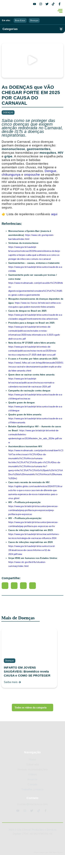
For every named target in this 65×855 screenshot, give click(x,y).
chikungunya (11, 174)
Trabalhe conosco (32, 789)
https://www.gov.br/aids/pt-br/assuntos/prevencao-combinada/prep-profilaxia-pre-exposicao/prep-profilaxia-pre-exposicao (33, 510)
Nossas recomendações (33, 769)
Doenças (34, 20)
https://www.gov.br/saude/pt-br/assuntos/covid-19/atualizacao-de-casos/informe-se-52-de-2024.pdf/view (31, 550)
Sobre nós (32, 764)
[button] (32, 60)
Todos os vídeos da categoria (30, 707)
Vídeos (32, 774)
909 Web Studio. (56, 852)
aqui (54, 214)
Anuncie (32, 779)
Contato (33, 784)
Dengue (50, 171)
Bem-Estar (20, 20)
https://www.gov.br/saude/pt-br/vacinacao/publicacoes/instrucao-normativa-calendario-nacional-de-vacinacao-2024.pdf (31, 382)
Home (32, 759)
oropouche (32, 174)
